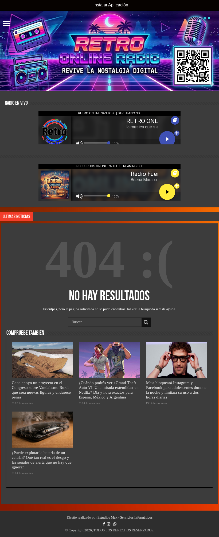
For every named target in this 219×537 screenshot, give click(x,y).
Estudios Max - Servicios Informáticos (124, 517)
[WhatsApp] (115, 524)
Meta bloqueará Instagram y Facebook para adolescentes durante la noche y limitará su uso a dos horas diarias (176, 389)
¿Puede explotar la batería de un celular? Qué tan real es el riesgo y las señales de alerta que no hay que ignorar (42, 459)
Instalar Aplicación (110, 5)
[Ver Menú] (6, 24)
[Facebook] (103, 524)
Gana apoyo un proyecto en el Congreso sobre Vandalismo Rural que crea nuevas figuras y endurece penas (41, 389)
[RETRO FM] (109, 51)
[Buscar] (146, 322)
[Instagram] (109, 524)
